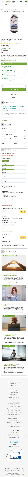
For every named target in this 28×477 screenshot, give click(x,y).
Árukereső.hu (14, 444)
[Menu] (21, 2)
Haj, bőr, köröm (7, 285)
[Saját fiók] (23, 1)
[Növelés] (24, 86)
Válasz (4, 211)
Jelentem (23, 211)
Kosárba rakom (13, 89)
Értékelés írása (5, 161)
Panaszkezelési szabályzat (14, 397)
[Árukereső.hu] (14, 442)
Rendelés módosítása (14, 390)
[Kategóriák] (1, 2)
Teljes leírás (4, 120)
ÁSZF (14, 399)
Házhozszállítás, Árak (14, 383)
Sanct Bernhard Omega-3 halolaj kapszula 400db (12, 192)
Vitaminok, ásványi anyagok (9, 315)
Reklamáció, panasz (14, 394)
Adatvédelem (14, 395)
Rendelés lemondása (14, 392)
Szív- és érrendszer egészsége (10, 255)
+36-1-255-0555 (16, 432)
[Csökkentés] (3, 86)
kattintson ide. (21, 474)
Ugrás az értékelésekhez (14, 43)
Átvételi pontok (14, 385)
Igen (4, 202)
